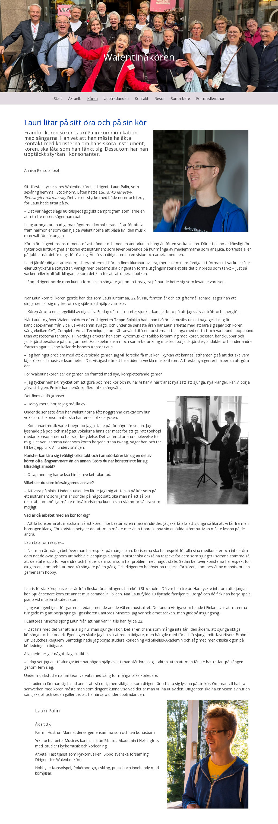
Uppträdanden (116, 98)
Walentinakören (139, 56)
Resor (159, 98)
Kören (92, 98)
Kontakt (142, 98)
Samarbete (180, 98)
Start (58, 98)
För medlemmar (210, 98)
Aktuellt (74, 98)
